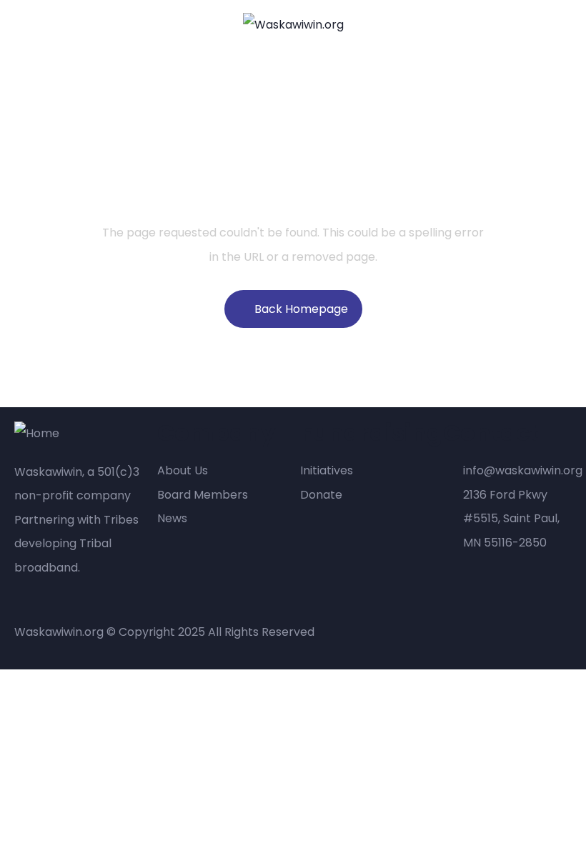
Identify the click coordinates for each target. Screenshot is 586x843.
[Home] (36, 434)
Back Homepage (301, 309)
